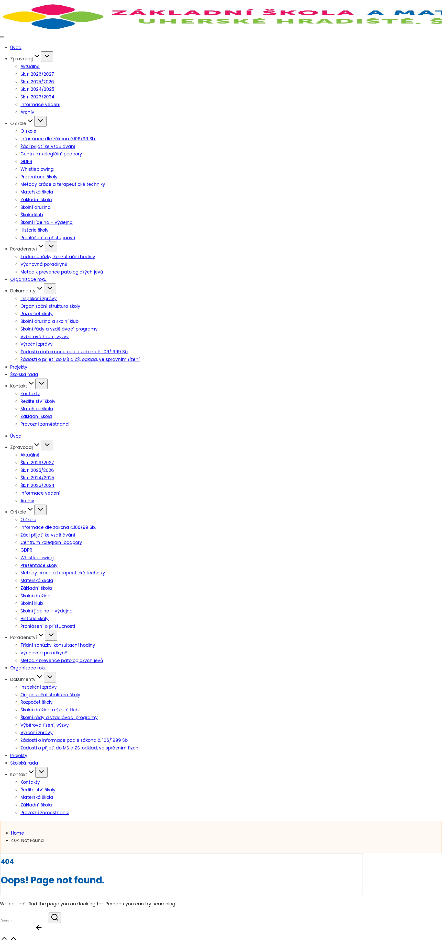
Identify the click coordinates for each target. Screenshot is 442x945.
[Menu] (2, 37)
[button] (55, 918)
